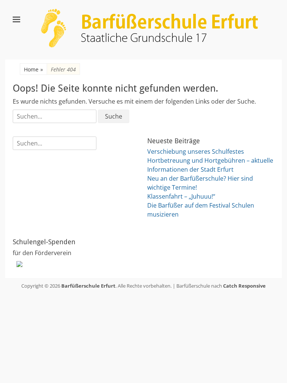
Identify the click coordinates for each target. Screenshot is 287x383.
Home (33, 69)
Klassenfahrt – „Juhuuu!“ (181, 196)
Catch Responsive (244, 285)
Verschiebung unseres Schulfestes (195, 151)
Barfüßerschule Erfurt (88, 285)
